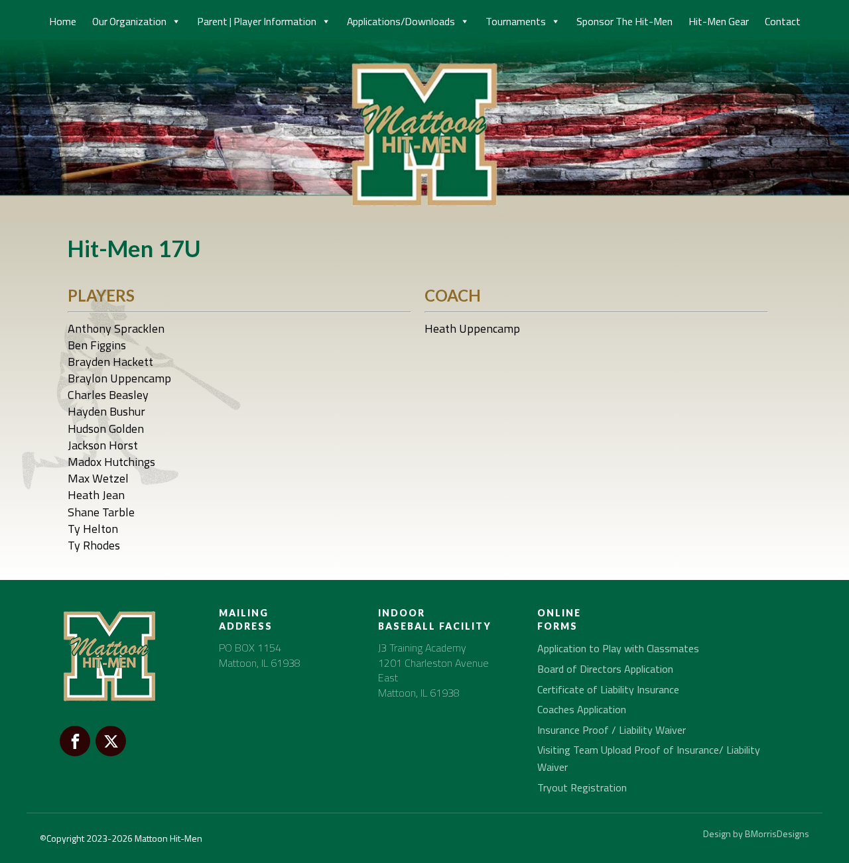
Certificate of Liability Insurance (608, 689)
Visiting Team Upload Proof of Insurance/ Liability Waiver (648, 758)
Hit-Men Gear (718, 21)
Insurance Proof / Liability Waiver (611, 730)
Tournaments (516, 21)
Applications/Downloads (401, 21)
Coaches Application (581, 709)
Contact (783, 21)
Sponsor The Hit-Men (624, 21)
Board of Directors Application (605, 669)
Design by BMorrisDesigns (756, 833)
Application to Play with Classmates (618, 648)
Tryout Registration (582, 787)
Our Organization (129, 21)
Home (62, 21)
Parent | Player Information (256, 21)
